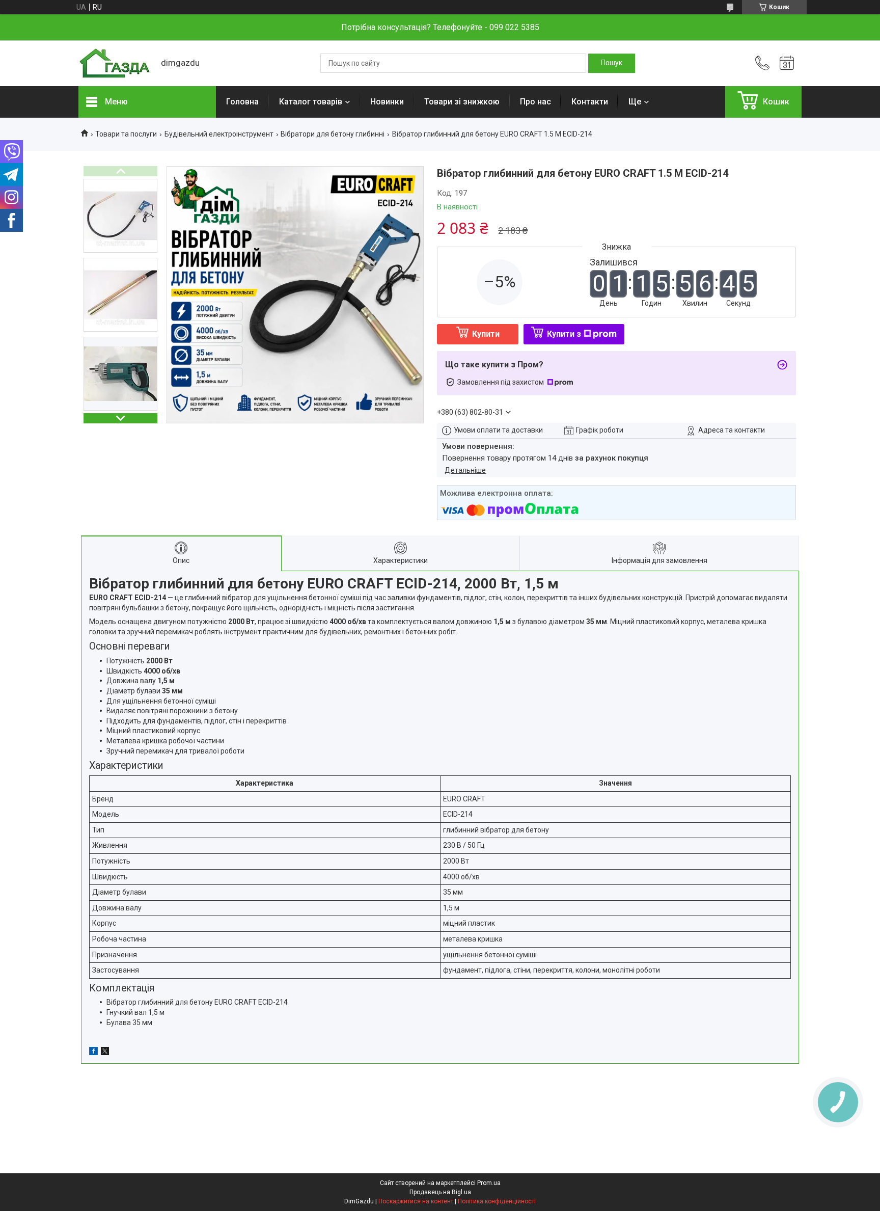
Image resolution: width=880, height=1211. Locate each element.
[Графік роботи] (787, 63)
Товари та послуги (126, 134)
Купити (486, 334)
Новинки (387, 101)
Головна (242, 101)
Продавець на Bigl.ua (440, 1192)
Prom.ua (489, 1183)
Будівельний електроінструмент (218, 134)
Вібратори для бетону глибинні (332, 134)
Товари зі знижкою (462, 101)
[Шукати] (611, 63)
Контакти (589, 101)
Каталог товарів (310, 101)
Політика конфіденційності (497, 1201)
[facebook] (93, 1052)
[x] (105, 1052)
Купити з (564, 334)
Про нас (535, 101)
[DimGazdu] (114, 63)
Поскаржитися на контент (415, 1201)
